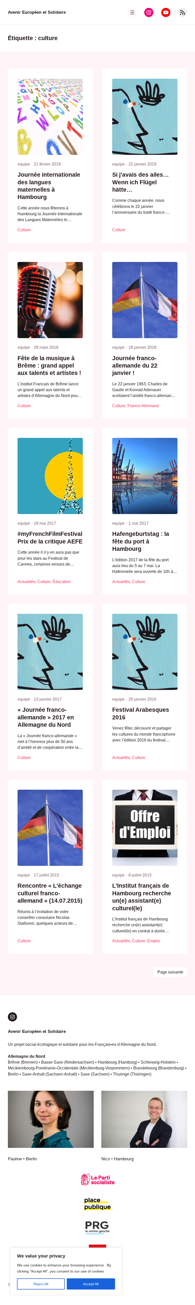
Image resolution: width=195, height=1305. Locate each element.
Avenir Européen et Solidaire (37, 12)
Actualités (26, 582)
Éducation (62, 582)
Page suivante (170, 972)
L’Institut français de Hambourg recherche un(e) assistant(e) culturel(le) (141, 897)
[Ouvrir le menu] (132, 12)
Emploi (153, 941)
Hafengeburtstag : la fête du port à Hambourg (140, 541)
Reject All (41, 1284)
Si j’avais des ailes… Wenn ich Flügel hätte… (140, 182)
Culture (24, 230)
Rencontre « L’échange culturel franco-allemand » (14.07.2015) (50, 893)
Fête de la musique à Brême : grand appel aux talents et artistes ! (49, 365)
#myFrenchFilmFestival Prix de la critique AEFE (50, 537)
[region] (66, 1271)
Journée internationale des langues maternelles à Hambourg (49, 186)
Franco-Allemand (143, 406)
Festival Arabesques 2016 (140, 713)
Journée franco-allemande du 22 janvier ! (134, 365)
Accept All (91, 1284)
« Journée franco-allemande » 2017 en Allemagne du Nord (46, 717)
